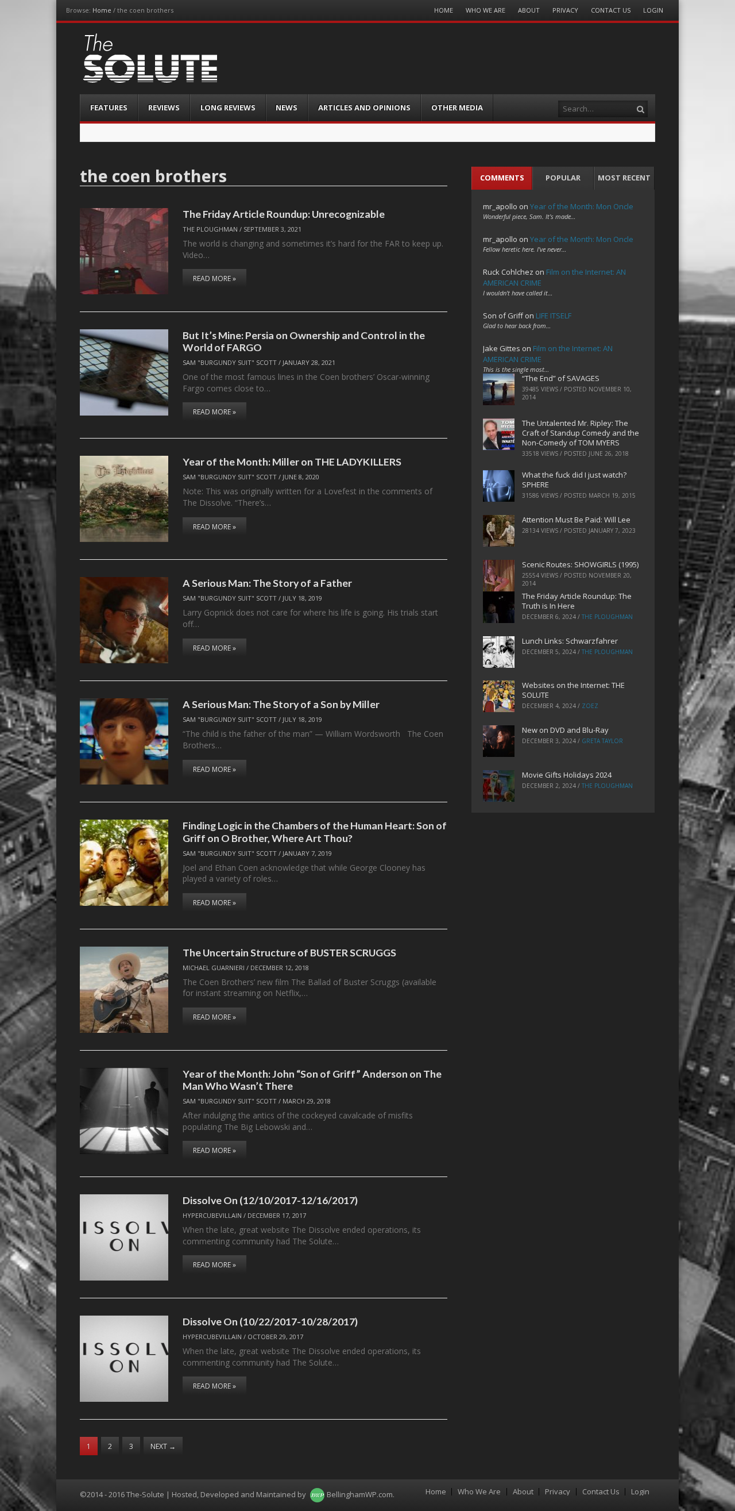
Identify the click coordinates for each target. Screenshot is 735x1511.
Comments (502, 177)
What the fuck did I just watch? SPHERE (574, 480)
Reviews (164, 107)
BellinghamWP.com (360, 1494)
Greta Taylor (602, 741)
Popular (563, 177)
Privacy (565, 10)
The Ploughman (210, 229)
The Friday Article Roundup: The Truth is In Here (577, 601)
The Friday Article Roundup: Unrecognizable (284, 213)
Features (108, 107)
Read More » (214, 278)
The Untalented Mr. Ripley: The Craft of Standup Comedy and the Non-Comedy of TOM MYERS (580, 433)
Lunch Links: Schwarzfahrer (570, 641)
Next (163, 1446)
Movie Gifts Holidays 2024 (567, 775)
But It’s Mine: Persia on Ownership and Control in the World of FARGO (304, 341)
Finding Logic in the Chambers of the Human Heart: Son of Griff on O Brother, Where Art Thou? (315, 831)
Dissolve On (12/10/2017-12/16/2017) (270, 1200)
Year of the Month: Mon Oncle (581, 206)
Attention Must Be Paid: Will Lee (576, 519)
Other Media (457, 107)
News (286, 107)
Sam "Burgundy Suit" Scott (230, 362)
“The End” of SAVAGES (560, 378)
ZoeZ (590, 706)
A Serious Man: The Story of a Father (267, 582)
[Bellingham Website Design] (317, 1494)
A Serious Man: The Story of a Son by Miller (281, 704)
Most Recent (624, 177)
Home (101, 10)
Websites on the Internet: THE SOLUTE (573, 690)
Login (653, 10)
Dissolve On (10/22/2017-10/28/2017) (270, 1321)
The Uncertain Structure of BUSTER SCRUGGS (289, 952)
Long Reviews (228, 107)
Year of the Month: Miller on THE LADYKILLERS (292, 461)
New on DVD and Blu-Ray (565, 730)
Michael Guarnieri (214, 967)
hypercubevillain (212, 1215)
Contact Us (610, 10)
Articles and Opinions (364, 107)
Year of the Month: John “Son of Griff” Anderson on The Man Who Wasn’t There (312, 1079)
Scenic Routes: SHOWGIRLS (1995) (580, 564)
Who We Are (485, 10)
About (529, 10)
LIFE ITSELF (553, 315)
